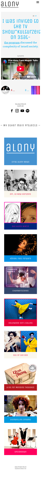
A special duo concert (16, 90)
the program (12, 43)
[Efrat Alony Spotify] (28, 111)
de (33, 16)
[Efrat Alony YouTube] (23, 111)
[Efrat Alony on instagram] (18, 111)
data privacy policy (20, 467)
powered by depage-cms (20, 468)
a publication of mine (32, 90)
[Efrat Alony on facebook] (12, 111)
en (36, 16)
